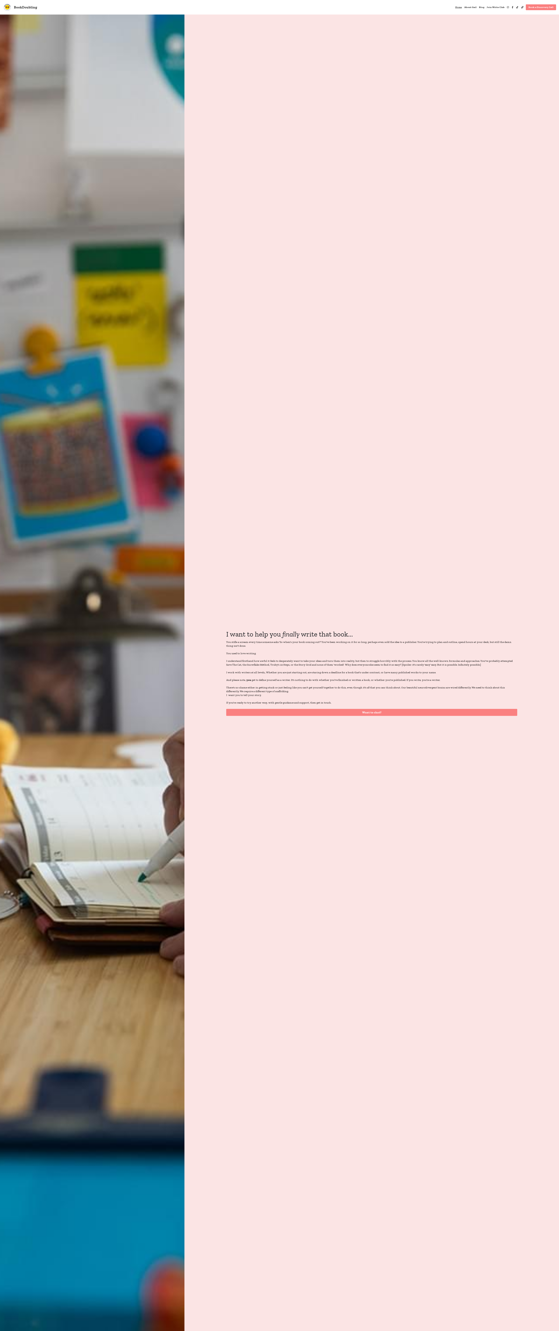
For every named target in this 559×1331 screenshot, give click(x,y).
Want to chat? (371, 712)
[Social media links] (508, 7)
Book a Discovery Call (540, 7)
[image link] (7, 7)
